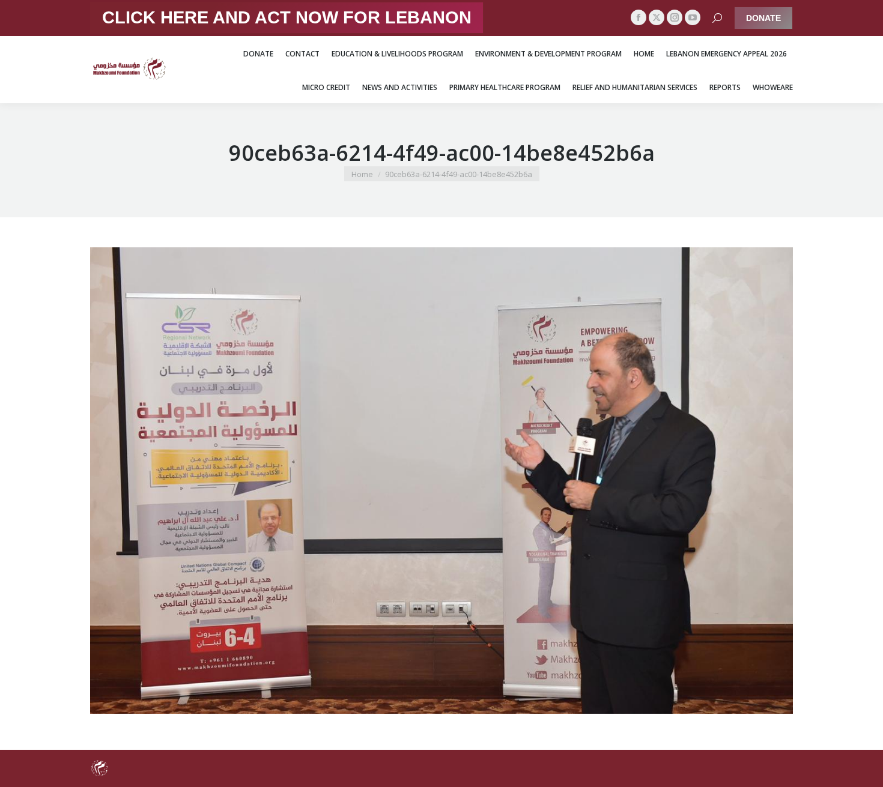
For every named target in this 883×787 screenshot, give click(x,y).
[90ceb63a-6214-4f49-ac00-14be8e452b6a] (441, 480)
